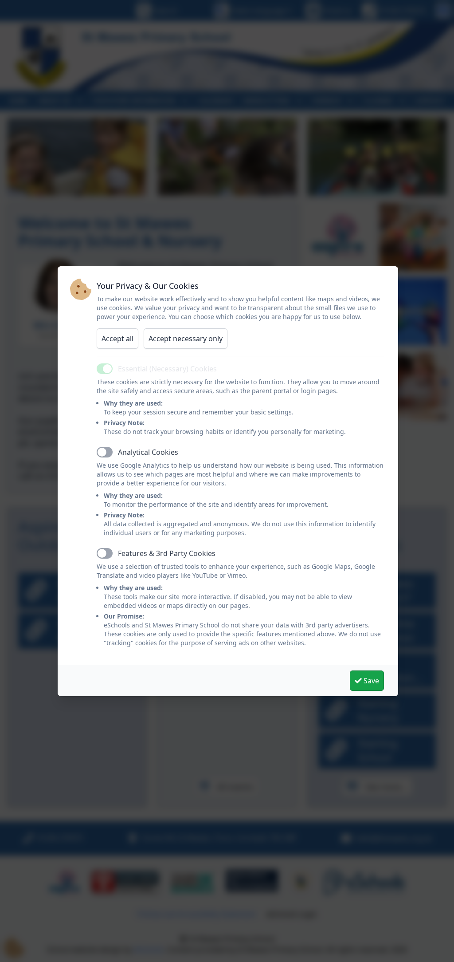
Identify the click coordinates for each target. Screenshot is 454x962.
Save (370, 681)
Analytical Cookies (148, 452)
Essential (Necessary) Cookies (167, 369)
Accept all (117, 338)
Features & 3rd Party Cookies (166, 553)
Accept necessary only (186, 338)
